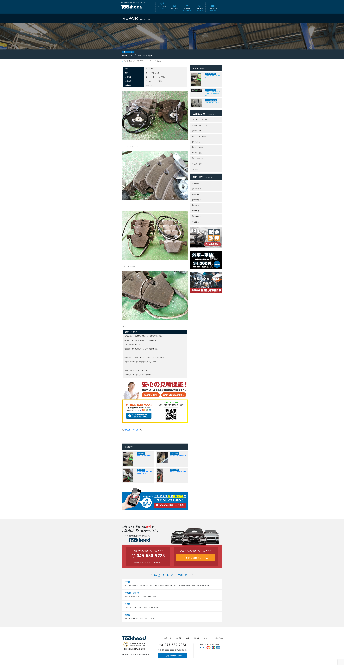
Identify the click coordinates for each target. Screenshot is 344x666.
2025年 (196, 188)
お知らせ (207, 638)
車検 (187, 638)
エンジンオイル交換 (200, 125)
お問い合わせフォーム (197, 558)
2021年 (196, 211)
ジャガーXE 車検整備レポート (212, 76)
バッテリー (198, 142)
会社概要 (196, 638)
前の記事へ (128, 430)
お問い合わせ (218, 638)
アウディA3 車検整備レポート (212, 103)
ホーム (157, 638)
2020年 (196, 216)
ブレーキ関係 (198, 147)
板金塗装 (178, 638)
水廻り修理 (198, 164)
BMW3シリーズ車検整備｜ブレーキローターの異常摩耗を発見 (212, 93)
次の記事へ (136, 430)
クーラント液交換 (200, 136)
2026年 (196, 183)
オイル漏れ (198, 130)
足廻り (196, 169)
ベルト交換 (198, 153)
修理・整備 (167, 638)
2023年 (196, 200)
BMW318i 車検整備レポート (178, 471)
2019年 (196, 222)
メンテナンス (198, 158)
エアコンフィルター (200, 119)
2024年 (196, 194)
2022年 (196, 205)
